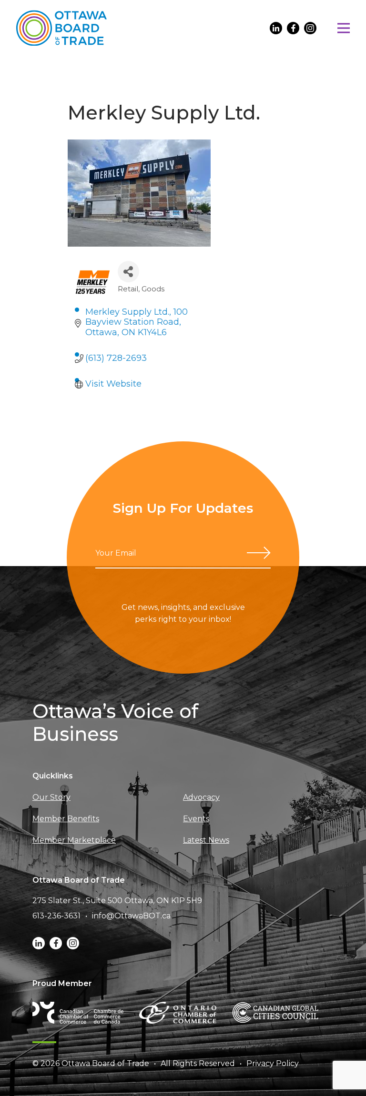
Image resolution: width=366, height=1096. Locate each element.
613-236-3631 (56, 915)
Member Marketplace (74, 840)
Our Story (51, 797)
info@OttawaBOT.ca (131, 915)
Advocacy (201, 797)
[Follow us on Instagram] (310, 28)
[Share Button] (128, 271)
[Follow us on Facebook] (293, 28)
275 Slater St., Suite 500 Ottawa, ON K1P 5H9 (117, 900)
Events (196, 818)
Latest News (206, 840)
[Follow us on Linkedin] (276, 28)
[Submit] (259, 553)
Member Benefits (65, 818)
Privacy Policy (272, 1063)
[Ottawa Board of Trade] (61, 28)
